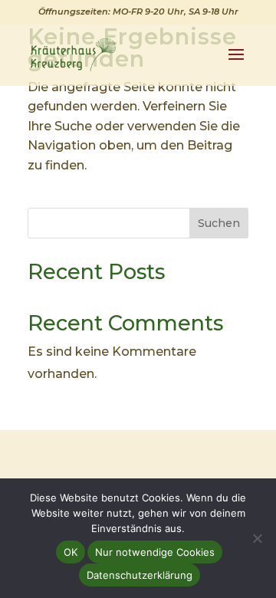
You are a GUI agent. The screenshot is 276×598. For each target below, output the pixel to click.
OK (70, 552)
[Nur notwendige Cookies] (256, 538)
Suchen (219, 223)
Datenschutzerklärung (139, 575)
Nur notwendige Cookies (155, 552)
